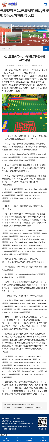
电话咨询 (6, 440)
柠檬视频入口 (30, 440)
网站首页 (43, 440)
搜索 (46, 48)
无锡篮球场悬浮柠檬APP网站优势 (23, 405)
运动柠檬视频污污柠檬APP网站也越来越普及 (28, 407)
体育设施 (13, 429)
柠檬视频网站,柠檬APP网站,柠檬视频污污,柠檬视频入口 (24, 13)
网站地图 (3, 435)
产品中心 (18, 440)
